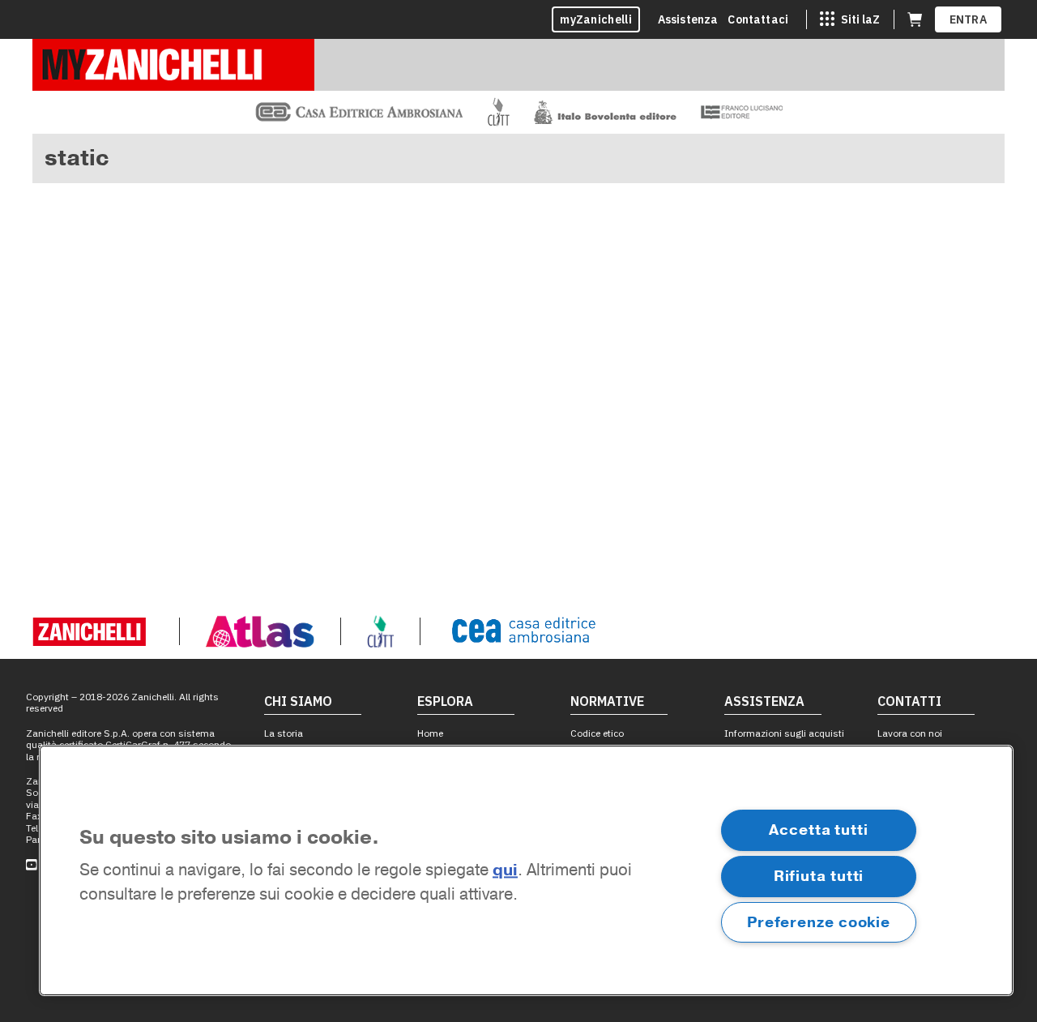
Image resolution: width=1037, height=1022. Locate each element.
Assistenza (688, 19)
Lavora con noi (909, 733)
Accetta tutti (818, 830)
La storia (283, 733)
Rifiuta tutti (819, 876)
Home (430, 733)
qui (505, 871)
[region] (526, 870)
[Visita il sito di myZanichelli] (173, 65)
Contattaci (758, 19)
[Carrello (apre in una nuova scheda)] (914, 19)
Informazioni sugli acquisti (784, 733)
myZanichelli (596, 19)
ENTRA (969, 19)
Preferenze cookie (818, 922)
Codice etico (597, 733)
